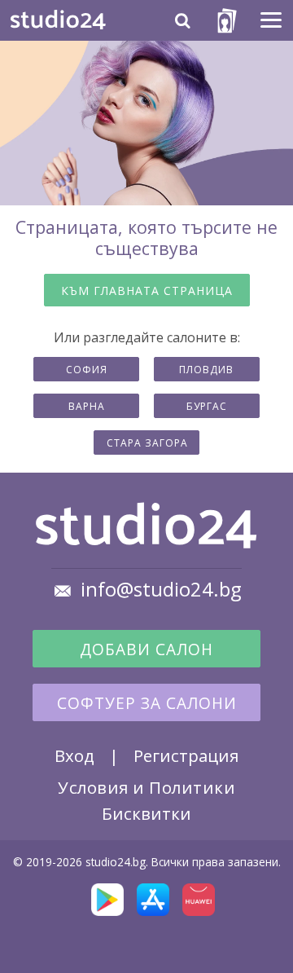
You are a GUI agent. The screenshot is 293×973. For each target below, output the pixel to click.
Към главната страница (147, 290)
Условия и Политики (146, 787)
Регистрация (185, 755)
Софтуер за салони (147, 703)
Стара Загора (147, 443)
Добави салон (146, 649)
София (86, 369)
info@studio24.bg (161, 589)
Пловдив (206, 369)
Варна (86, 406)
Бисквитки (146, 813)
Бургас (206, 406)
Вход (74, 755)
